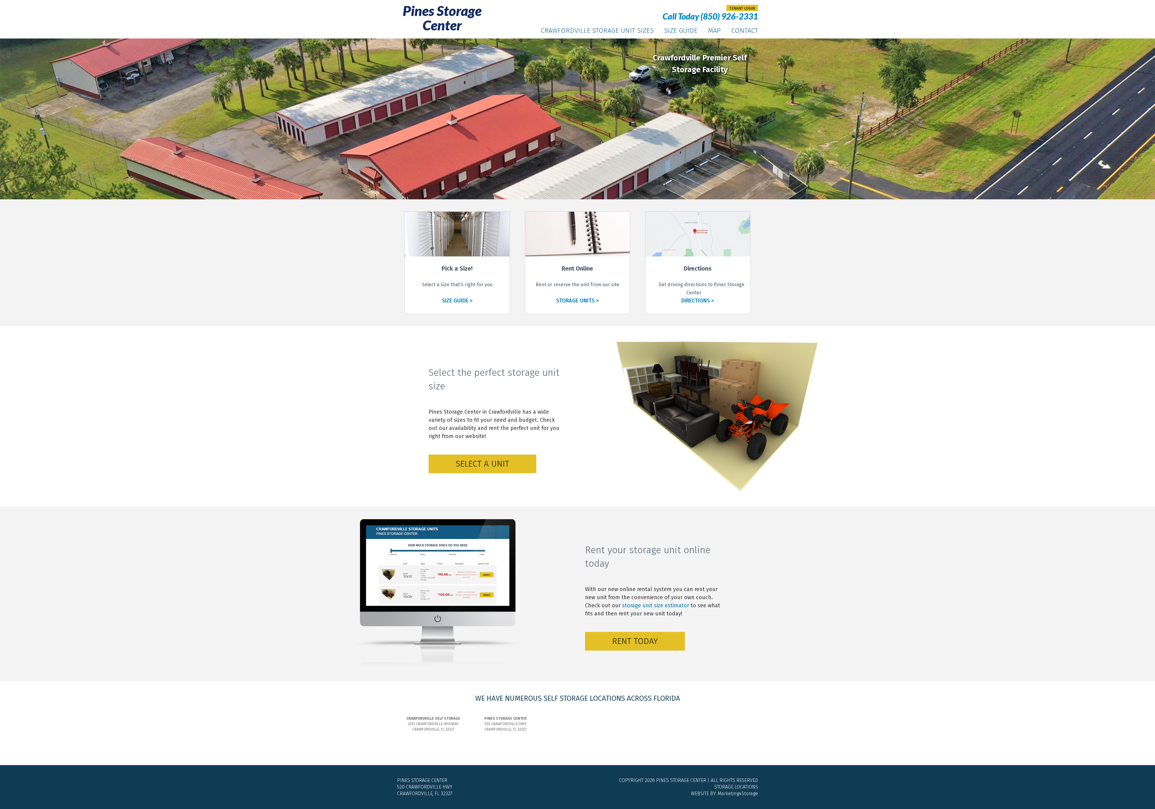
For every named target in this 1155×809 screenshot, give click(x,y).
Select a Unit (482, 464)
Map (714, 30)
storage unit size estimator (655, 605)
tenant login (742, 8)
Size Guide (681, 30)
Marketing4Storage (738, 793)
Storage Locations (736, 787)
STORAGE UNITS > (577, 300)
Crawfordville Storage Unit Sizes (597, 30)
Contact (744, 30)
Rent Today (635, 641)
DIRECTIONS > (697, 300)
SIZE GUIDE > (457, 300)
